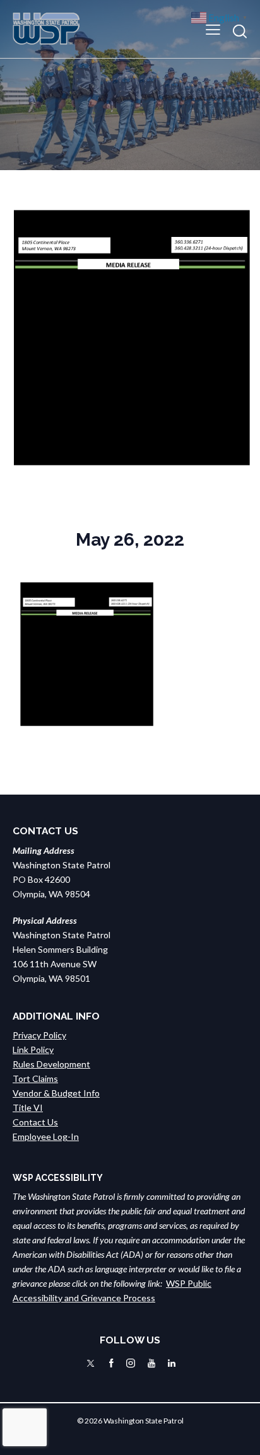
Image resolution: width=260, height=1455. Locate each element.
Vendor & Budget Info (56, 1093)
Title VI (28, 1107)
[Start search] (240, 31)
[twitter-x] (90, 1363)
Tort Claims (35, 1078)
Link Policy (33, 1049)
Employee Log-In (46, 1136)
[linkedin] (171, 1363)
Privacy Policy (39, 1035)
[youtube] (151, 1363)
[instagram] (131, 1363)
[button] (213, 28)
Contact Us (35, 1122)
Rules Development (51, 1064)
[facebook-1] (111, 1363)
